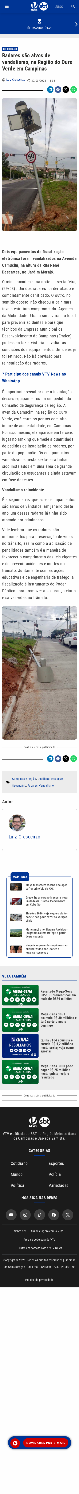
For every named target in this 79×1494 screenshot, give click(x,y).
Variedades (58, 1185)
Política (17, 1185)
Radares (33, 785)
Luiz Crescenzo (15, 79)
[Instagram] (25, 1214)
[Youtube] (11, 1214)
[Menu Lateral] (6, 6)
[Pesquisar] (73, 6)
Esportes (56, 1163)
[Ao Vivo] (15, 1443)
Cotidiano (10, 49)
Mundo (17, 1174)
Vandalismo (46, 785)
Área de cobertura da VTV (40, 1239)
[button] (6, 6)
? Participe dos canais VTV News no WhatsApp (34, 377)
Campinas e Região (24, 778)
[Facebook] (53, 1214)
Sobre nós (20, 1231)
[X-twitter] (67, 1214)
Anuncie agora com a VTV (47, 1231)
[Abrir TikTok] (39, 1214)
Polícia (55, 1174)
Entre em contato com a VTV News (40, 1248)
